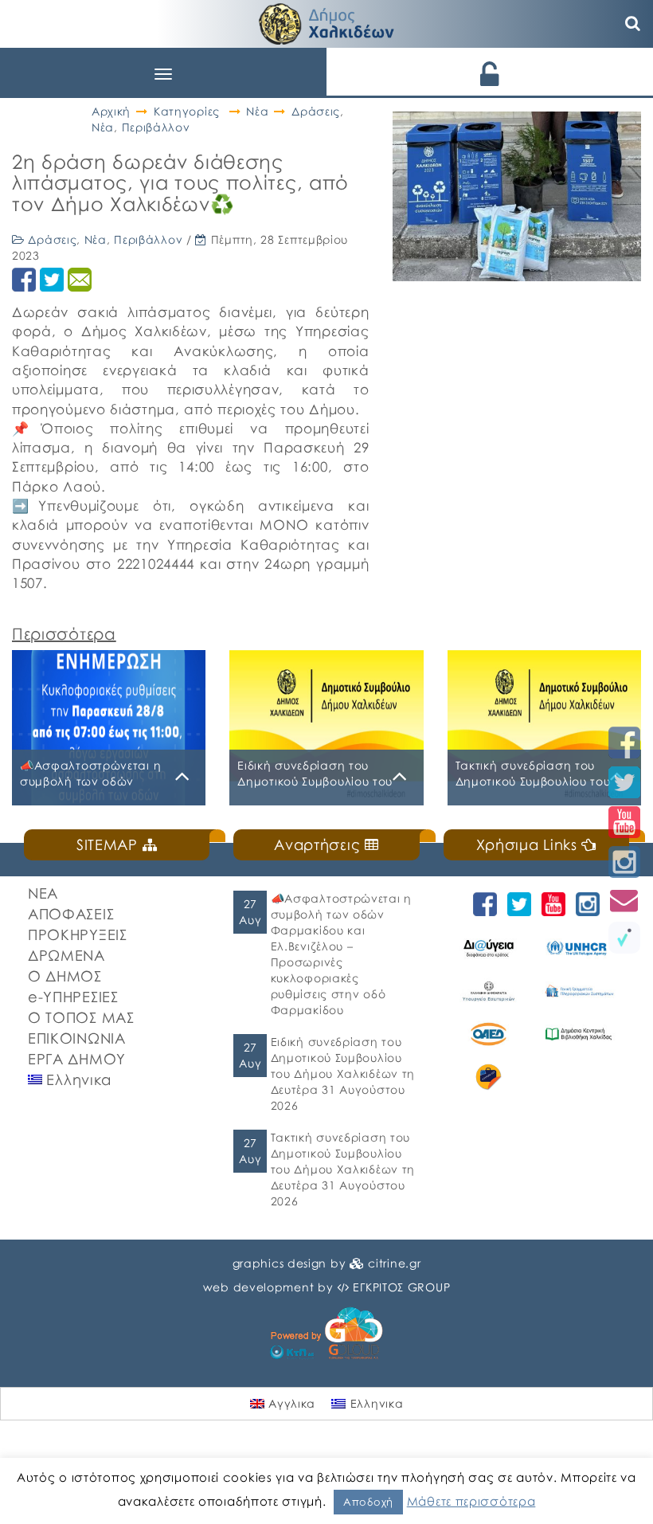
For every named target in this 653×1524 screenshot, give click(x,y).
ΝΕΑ (43, 893)
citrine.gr (394, 1263)
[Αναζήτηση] (633, 24)
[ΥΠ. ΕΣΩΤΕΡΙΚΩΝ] (489, 991)
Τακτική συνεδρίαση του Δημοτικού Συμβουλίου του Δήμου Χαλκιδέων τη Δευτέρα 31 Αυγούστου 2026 (343, 1169)
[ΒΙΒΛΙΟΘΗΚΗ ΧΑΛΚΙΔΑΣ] (579, 1034)
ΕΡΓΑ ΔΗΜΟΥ (77, 1059)
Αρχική (111, 111)
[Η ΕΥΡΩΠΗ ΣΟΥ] (489, 1077)
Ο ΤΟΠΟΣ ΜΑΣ (81, 1017)
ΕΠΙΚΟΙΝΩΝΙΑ (77, 1038)
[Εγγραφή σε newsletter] (624, 900)
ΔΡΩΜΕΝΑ (66, 955)
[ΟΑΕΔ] (489, 1034)
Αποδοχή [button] (368, 1501)
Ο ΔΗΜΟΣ (65, 976)
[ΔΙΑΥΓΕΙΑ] (489, 948)
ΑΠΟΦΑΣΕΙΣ (71, 914)
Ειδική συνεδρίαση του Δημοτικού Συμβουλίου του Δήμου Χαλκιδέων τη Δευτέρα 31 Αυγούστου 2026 (343, 1073)
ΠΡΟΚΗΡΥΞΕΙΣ (77, 934)
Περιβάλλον (156, 127)
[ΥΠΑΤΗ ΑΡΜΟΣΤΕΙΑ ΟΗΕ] (579, 948)
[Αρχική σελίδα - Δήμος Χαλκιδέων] (326, 22)
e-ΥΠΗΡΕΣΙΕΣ (73, 996)
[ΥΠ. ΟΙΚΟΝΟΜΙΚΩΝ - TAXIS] (579, 991)
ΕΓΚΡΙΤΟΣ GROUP (401, 1287)
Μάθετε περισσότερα (471, 1501)
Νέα (257, 111)
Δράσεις (315, 111)
